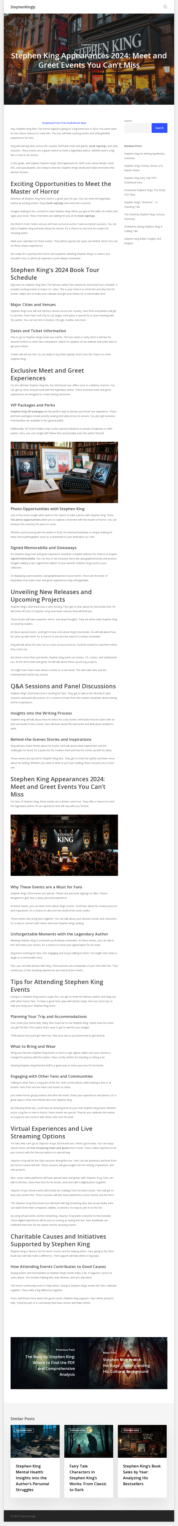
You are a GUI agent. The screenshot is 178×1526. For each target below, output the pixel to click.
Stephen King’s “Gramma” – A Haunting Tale (140, 204)
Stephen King (89, 44)
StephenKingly (23, 7)
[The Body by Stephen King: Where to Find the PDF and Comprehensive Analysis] (50, 1363)
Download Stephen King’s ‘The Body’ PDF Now (144, 192)
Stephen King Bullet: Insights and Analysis (142, 241)
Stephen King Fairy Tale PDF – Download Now (141, 180)
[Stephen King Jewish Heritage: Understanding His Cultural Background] (128, 1363)
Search (128, 120)
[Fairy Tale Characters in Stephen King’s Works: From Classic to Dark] (88, 1461)
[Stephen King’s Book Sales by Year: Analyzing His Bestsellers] (142, 1461)
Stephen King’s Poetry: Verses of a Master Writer (143, 168)
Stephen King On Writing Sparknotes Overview (144, 156)
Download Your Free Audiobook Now (64, 123)
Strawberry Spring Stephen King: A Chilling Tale (143, 229)
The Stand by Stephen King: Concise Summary (144, 217)
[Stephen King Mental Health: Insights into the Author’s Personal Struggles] (35, 1461)
